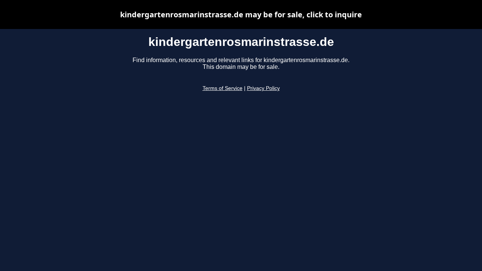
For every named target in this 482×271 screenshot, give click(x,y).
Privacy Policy (263, 88)
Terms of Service (223, 88)
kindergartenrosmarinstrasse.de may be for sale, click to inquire (241, 14)
